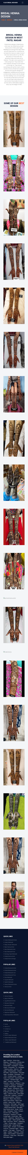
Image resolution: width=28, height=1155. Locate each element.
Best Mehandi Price (10, 951)
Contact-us (7, 1029)
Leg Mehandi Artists (10, 1001)
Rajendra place (19, 1118)
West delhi (20, 1135)
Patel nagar (15, 1113)
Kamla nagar (12, 1086)
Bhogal (9, 1064)
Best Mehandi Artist (10, 949)
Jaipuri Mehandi (9, 998)
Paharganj (10, 1111)
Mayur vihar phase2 (9, 1100)
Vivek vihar (13, 1135)
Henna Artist (8, 986)
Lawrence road (12, 1093)
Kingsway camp (7, 1092)
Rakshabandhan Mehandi (11, 1015)
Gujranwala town (19, 1078)
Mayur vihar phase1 (15, 1099)
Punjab (20, 1114)
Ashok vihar (16, 1060)
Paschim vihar (7, 1113)
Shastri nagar (7, 1127)
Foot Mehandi (8, 977)
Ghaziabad (17, 1074)
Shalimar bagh (7, 1125)
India (23, 1083)
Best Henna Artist (9, 947)
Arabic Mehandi (9, 942)
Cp (17, 1067)
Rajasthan (11, 1118)
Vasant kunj (20, 1133)
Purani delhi (15, 1116)
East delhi (6, 1072)
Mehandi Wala (8, 1005)
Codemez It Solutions (17, 1152)
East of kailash (14, 1072)
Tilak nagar (12, 1130)
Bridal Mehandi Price (10, 975)
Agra (4, 1060)
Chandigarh (14, 1065)
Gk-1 (22, 1074)
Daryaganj (21, 1067)
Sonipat (14, 1127)
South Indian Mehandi (11, 1035)
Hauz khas (17, 1081)
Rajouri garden (17, 1120)
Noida (17, 1109)
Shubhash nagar (14, 1128)
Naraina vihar (15, 1106)
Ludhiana (14, 1095)
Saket (6, 1123)
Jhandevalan (20, 1085)
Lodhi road (7, 1095)
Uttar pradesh (12, 1133)
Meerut (18, 1102)
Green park (11, 1078)
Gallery (6, 1033)
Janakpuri (7, 1085)
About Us (7, 1026)
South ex (5, 1128)
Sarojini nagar (13, 1123)
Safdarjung (22, 1121)
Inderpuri (18, 1083)
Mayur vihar (12, 1102)
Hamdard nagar (14, 1079)
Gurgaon (6, 1079)
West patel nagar (8, 1137)
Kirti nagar (16, 1092)
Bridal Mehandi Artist (10, 968)
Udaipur (10, 1132)
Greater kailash (12, 1076)
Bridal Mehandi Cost (10, 973)
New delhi (19, 1107)
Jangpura (13, 1085)
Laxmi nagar (20, 1093)
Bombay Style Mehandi (11, 954)
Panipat (21, 1111)
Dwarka (19, 1071)
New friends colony (8, 1109)
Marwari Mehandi (9, 1003)
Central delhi (7, 1065)
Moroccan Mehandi (10, 1008)
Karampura (16, 1088)
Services (9, 20)
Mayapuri (6, 1099)
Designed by (8, 1152)
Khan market (19, 1090)
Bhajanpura (13, 1062)
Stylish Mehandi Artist (10, 1037)
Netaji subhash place (10, 1107)
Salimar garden (16, 1125)
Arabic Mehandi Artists (11, 940)
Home (3, 20)
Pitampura (14, 1114)
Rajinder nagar (7, 1120)
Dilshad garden (12, 1071)
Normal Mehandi (9, 1010)
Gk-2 (5, 1076)
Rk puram (10, 1121)
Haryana (10, 1081)
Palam (16, 1111)
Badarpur (6, 1062)
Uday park (16, 1132)
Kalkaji (6, 1086)
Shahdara (20, 1123)
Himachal (6, 1083)
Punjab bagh (7, 1116)
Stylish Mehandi (9, 982)
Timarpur (18, 1130)
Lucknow (20, 1095)
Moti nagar (21, 1104)
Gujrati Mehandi (9, 979)
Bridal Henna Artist (10, 956)
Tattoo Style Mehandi (10, 1040)
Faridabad (10, 1074)
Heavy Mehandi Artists (11, 984)
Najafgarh (7, 1106)
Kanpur (10, 1088)
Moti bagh (14, 1104)
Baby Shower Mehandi (11, 944)
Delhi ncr (16, 1069)
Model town (6, 1104)
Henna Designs (9, 996)
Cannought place (17, 1064)
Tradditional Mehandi (10, 1042)
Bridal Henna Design (10, 958)
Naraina (22, 1106)
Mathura (17, 1097)
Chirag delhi (11, 1067)
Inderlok (12, 1083)
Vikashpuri (6, 1135)
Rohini (16, 1121)
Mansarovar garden (9, 1097)
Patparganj (6, 1114)
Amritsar (9, 1060)
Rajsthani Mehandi (10, 1012)
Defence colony (8, 1069)
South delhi (20, 1127)
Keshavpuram (11, 1090)
